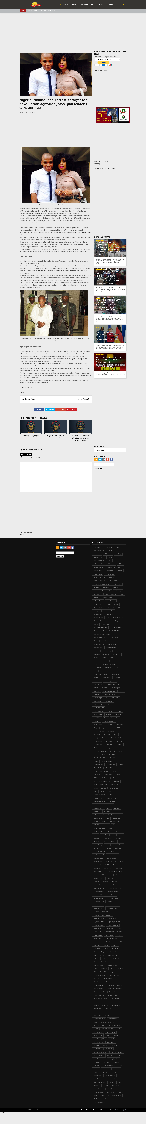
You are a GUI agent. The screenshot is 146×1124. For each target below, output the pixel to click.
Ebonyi (119, 711)
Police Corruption (99, 975)
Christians (108, 667)
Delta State (115, 698)
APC (109, 591)
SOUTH (111, 1039)
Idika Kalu (112, 791)
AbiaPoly (118, 554)
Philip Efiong (104, 972)
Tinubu (96, 1069)
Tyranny (104, 1072)
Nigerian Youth (98, 928)
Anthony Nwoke (99, 591)
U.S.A (116, 1072)
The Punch (97, 1065)
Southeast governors (100, 1052)
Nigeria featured (113, 891)
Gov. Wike (97, 774)
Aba (118, 547)
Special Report (98, 1055)
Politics (96, 978)
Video (106, 1085)
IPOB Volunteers (114, 821)
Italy (115, 831)
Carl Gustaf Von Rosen (101, 661)
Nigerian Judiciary (99, 918)
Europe (102, 731)
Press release (110, 982)
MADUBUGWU (111, 858)
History (116, 781)
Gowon (118, 774)
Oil (95, 955)
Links (111, 4)
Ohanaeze (115, 948)
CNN (108, 671)
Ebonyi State (98, 714)
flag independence (116, 751)
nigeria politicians (100, 898)
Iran (107, 825)
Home (58, 4)
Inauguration (108, 805)
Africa (120, 564)
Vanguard (97, 1085)
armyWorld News (107, 597)
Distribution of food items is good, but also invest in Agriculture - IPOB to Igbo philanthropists (59, 11)
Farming (119, 741)
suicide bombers (99, 1059)
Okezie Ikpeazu (113, 955)
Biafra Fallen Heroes (100, 627)
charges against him (72, 228)
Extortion (97, 734)
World (121, 1092)
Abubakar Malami (99, 557)
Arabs (122, 594)
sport (118, 1055)
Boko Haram (112, 644)
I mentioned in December (36, 282)
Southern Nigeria (116, 1052)
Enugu (96, 728)
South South (115, 1045)
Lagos (113, 851)
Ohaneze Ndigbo (114, 952)
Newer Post (29, 399)
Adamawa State (99, 564)
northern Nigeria (112, 938)
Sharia (96, 1029)
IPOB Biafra (116, 818)
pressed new (61, 228)
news (110, 875)
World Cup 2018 (99, 1095)
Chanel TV (115, 661)
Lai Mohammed (99, 855)
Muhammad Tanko (99, 871)
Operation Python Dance (101, 962)
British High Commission (101, 654)
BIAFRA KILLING (114, 631)
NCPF (103, 875)
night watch (111, 928)
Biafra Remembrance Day (102, 634)
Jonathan (118, 838)
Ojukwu (102, 955)
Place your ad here (101, 162)
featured (119, 744)
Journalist (97, 841)
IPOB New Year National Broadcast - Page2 (31, 436)
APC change (118, 591)
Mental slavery (111, 861)
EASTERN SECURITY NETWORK (103, 711)
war (120, 1089)
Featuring (107, 748)
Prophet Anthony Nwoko (114, 988)
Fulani (96, 761)
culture (96, 688)
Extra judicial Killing (110, 734)
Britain (96, 651)
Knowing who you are (100, 851)
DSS (115, 704)
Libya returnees (113, 855)
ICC (95, 791)
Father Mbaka (98, 744)
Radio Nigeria (115, 998)
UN (104, 1079)
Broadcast (116, 654)
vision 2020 (115, 1085)
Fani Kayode (109, 741)
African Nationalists (114, 567)
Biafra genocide (116, 627)
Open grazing (115, 958)
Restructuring (116, 1005)
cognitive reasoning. (100, 674)
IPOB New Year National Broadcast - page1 (55, 436)
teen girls (97, 1062)
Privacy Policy (109, 1110)
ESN (118, 728)
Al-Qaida (111, 577)
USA (119, 1082)
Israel (108, 831)
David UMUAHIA (110, 694)
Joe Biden (108, 838)
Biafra (96, 624)
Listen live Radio (87, 4)
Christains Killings (109, 664)
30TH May (110, 547)
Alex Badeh (113, 580)
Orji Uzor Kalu (112, 965)
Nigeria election (99, 891)
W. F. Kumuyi (112, 1089)
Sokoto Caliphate (99, 1039)
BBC (108, 617)
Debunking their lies (100, 698)
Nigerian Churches (112, 905)
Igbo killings (98, 798)
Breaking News (111, 647)
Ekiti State (114, 718)
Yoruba (107, 1099)
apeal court (97, 594)
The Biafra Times (35, 1110)
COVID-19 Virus (99, 684)
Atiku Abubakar (99, 607)
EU (95, 731)
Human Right (115, 784)
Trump (96, 1072)
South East (110, 1042)
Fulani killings (98, 764)
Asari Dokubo (110, 601)
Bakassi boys (98, 614)
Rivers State (108, 1008)
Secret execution (99, 1025)
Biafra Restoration (100, 637)
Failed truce (98, 741)
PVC (104, 992)
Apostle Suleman (110, 594)
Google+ (61, 409)
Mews (121, 861)
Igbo (110, 794)
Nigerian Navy (113, 918)
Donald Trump (98, 704)
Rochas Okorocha (99, 1012)
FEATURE (109, 744)
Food (95, 754)
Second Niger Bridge (107, 1022)
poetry (114, 972)
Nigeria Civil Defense (116, 888)
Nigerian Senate (113, 925)
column (96, 678)
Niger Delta (111, 878)
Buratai (104, 657)
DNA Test (109, 701)
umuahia (96, 1079)
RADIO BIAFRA (112, 995)
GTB (95, 778)
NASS (95, 875)
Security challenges (115, 1025)
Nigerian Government (101, 911)
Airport (119, 570)
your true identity (99, 1102)
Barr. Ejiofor (109, 614)
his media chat (46, 244)
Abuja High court (99, 560)
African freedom (99, 567)
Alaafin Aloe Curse (99, 580)
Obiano (106, 945)
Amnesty (106, 587)
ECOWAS (108, 714)
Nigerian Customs (113, 908)
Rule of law (97, 1015)
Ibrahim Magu (114, 788)
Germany (114, 771)
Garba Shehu (98, 768)
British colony (106, 651)
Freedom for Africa (100, 758)
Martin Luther (98, 861)
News (66, 4)
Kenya (109, 848)
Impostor (97, 805)
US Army (111, 1082)
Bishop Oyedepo (99, 644)
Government (108, 774)
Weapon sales (98, 1092)
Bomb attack (98, 647)
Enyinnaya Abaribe (107, 728)
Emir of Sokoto (99, 724)
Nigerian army (98, 905)
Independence (98, 808)
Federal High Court (100, 751)
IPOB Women (98, 825)
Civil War (118, 667)
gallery (121, 764)
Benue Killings (113, 621)
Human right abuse (100, 788)
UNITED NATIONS (99, 1082)
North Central (98, 938)
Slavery (108, 1035)
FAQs (101, 1110)
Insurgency (107, 811)
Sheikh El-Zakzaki (107, 1029)
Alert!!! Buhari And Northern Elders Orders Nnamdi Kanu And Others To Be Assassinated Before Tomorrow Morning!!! (108, 362)
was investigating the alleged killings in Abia (40, 370)
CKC (101, 671)
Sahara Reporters (99, 1019)
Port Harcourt (98, 982)
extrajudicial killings (100, 738)
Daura (121, 691)
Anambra (115, 587)
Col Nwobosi (115, 674)
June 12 (113, 841)
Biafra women (114, 637)
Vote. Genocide (99, 1089)
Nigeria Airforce (99, 885)
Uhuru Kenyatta (110, 1075)
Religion (108, 1002)
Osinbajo (104, 968)
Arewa (96, 597)
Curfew (104, 688)
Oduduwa (97, 948)
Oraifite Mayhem (99, 965)
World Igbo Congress (114, 1095)
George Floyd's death (101, 771)
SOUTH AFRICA (98, 1042)
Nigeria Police (110, 895)
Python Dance (113, 992)
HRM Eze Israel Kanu (100, 784)
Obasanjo (97, 945)
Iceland (102, 791)
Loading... (97, 164)
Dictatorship (98, 701)
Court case (97, 681)
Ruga (121, 1012)
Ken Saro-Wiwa (98, 848)
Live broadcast (98, 858)
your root (116, 1099)
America (96, 587)
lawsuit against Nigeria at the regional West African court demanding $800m (53, 270)
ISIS (110, 828)
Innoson (116, 808)
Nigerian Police (99, 922)
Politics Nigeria (108, 978)
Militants (97, 868)
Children (96, 664)
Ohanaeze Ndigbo (99, 952)
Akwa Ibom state (99, 577)
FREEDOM (112, 754)
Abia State (108, 554)
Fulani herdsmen (107, 761)
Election (96, 721)
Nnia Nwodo (98, 935)
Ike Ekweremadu (99, 801)
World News (97, 1099)
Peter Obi (120, 968)
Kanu (107, 845)
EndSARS (120, 724)
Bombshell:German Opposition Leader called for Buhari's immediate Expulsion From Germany (107, 335)
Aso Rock (108, 604)
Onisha (96, 958)
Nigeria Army (112, 885)
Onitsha (104, 958)
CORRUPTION (118, 678)
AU (108, 607)
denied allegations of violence (33, 368)
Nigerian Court (98, 908)
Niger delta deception (101, 881)
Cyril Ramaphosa (116, 688)
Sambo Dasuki (113, 1019)
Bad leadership (108, 611)
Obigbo (114, 945)
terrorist (106, 1062)
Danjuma (97, 691)
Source (22, 392)
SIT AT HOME (111, 1032)
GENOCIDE (109, 768)
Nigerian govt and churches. (102, 915)
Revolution (97, 1008)
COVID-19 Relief (110, 681)
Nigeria (114, 881)
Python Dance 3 (99, 995)
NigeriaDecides (99, 901)
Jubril (105, 841)
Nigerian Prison (99, 925)
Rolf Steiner (112, 1012)
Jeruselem (104, 835)
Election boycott (108, 721)
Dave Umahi (97, 694)
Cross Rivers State (113, 684)
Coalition (116, 671)
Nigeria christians (99, 888)
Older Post (82, 399)
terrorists (116, 1062)
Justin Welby (98, 845)
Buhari (96, 657)
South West (97, 1049)
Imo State (112, 801)
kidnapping (118, 848)
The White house (109, 1065)
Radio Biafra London (100, 998)
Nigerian (110, 901)
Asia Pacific (97, 604)
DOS (108, 704)
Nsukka (108, 942)
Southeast (108, 1049)
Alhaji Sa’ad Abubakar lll (101, 584)
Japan (95, 835)
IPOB (107, 818)
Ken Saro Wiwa (117, 845)
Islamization (98, 831)
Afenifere (111, 564)
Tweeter (51, 409)
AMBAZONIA (117, 584)
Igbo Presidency (111, 798)
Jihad (120, 835)
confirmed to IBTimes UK (43, 363)
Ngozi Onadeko (99, 878)
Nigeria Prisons (114, 898)
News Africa (119, 875)
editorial (118, 714)
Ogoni (106, 948)
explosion (111, 731)
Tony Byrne (105, 1069)
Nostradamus (98, 942)
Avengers (97, 611)
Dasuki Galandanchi (109, 691)
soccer (116, 1035)
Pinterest (72, 409)
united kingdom (114, 1079)
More (74, 4)
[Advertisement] (73, 32)
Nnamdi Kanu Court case (114, 932)
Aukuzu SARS (117, 607)
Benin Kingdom (118, 617)
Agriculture (109, 570)
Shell (118, 1029)
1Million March (98, 547)
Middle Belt (98, 865)
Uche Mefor (97, 1075)
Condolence (106, 678)
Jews (113, 835)
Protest (96, 992)
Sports (102, 4)
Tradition (116, 1069)
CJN (95, 671)
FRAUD (103, 754)
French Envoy (114, 758)
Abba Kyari (97, 554)
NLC (120, 928)
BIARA (96, 641)
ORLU (95, 968)
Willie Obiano (111, 1092)
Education (97, 718)
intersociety (98, 818)
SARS (95, 1022)
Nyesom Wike (119, 942)
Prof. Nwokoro (98, 988)
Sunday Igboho (113, 1059)
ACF (109, 560)
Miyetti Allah (108, 868)
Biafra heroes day (99, 631)
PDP (112, 968)
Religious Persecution (101, 1005)
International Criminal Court (103, 815)
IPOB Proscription (99, 821)
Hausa (115, 778)
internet (118, 815)
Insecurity (97, 811)
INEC (108, 808)
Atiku (116, 604)
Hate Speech (105, 778)
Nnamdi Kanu (98, 932)
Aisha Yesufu (110, 574)
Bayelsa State (98, 617)
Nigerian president (114, 922)
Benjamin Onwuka (99, 621)
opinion (115, 962)
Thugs (121, 1065)
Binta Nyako (105, 641)
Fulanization (111, 764)
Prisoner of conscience (116, 985)
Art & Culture (98, 601)
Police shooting (114, 975)
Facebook (40, 409)
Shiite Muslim (98, 1032)
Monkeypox (119, 868)
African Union (98, 570)
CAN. (111, 657)
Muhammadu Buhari (115, 871)
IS (113, 825)
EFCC (106, 718)
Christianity (97, 667)
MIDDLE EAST (109, 865)
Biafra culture (106, 624)
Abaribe (110, 550)
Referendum (98, 1002)
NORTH (119, 935)
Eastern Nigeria (99, 708)
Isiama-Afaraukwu (99, 828)
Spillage (110, 1055)
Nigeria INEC (98, 895)
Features (97, 748)
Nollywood (109, 935)
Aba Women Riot (99, 550)
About (88, 1110)
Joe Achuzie (97, 838)
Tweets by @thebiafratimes (104, 169)
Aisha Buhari (98, 574)
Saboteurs (108, 1015)
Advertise (95, 1110)
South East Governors (101, 1045)
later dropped (36, 223)
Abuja (110, 557)
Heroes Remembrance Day (102, 781)
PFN (95, 972)
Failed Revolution (116, 738)
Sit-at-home (98, 1035)
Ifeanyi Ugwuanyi (99, 794)
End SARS (110, 724)
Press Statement (99, 985)
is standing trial (37, 213)
